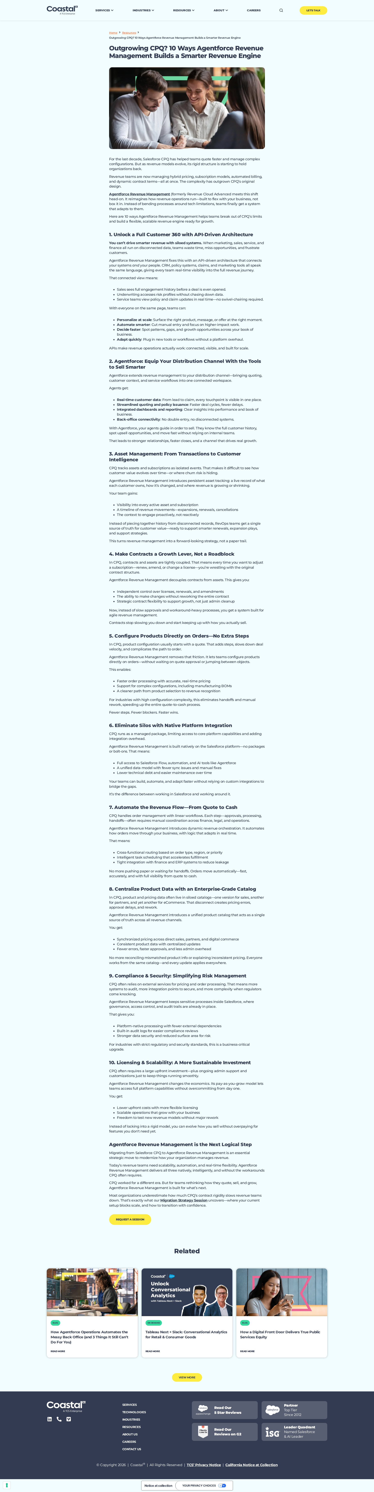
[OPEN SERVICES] (112, 10)
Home (113, 32)
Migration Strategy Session (183, 1200)
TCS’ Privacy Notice (204, 1465)
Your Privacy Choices (199, 1485)
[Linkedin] (49, 1419)
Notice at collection (158, 1486)
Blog (55, 1323)
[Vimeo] (68, 1419)
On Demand (153, 1323)
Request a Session (130, 1219)
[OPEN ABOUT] (226, 10)
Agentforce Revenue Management (139, 194)
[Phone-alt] (59, 1419)
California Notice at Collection (251, 1465)
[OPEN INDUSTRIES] (153, 10)
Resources (129, 32)
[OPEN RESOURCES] (193, 10)
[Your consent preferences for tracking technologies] (7, 1485)
